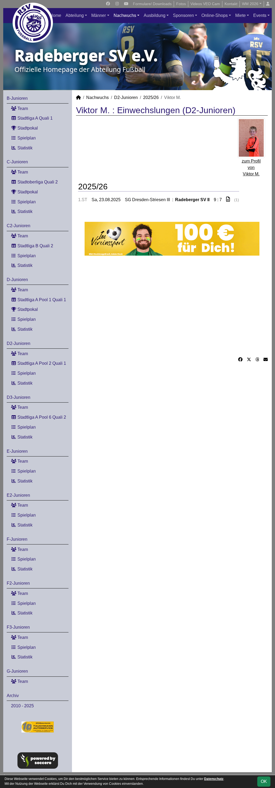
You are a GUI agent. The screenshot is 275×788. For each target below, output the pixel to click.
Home (55, 15)
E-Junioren (17, 451)
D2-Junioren (18, 343)
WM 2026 (250, 4)
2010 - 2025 (22, 706)
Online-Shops (214, 15)
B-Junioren (17, 98)
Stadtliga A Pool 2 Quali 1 (41, 363)
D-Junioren (17, 279)
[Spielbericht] (228, 199)
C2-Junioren (18, 225)
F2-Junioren (18, 583)
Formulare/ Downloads (152, 4)
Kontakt (231, 4)
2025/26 (151, 97)
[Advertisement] (172, 306)
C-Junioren (17, 162)
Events (259, 15)
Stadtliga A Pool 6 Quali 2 (41, 417)
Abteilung (75, 15)
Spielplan (26, 138)
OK (264, 781)
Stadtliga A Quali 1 (34, 118)
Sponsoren (183, 15)
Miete (240, 15)
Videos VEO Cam (205, 4)
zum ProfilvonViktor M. (251, 167)
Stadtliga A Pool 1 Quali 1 (41, 299)
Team (22, 108)
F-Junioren (17, 539)
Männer (98, 15)
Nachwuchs (125, 15)
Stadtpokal (27, 128)
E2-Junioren (18, 495)
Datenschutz (213, 779)
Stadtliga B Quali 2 (34, 246)
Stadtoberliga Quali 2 (37, 182)
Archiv (13, 695)
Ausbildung (154, 15)
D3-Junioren (18, 397)
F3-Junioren (18, 627)
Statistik (24, 148)
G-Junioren (17, 671)
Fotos (181, 4)
